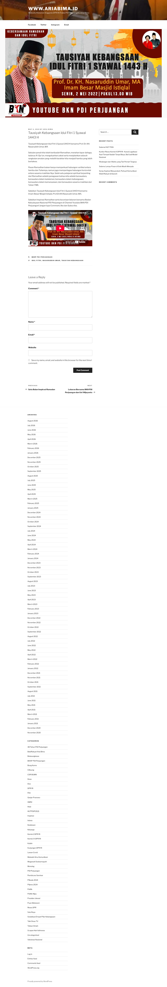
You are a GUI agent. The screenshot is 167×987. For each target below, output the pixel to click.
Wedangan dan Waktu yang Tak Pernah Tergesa (118, 162)
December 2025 (34, 457)
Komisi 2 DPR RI (34, 834)
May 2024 (32, 540)
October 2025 (33, 467)
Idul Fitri (36, 260)
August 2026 (33, 421)
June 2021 (32, 700)
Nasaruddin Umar (51, 260)
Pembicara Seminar (35, 875)
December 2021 (34, 673)
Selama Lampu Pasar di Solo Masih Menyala (116, 166)
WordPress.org (33, 968)
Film (29, 793)
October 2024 (33, 522)
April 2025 (32, 494)
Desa (30, 779)
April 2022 (32, 655)
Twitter (43, 25)
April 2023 (32, 599)
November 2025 (34, 462)
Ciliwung (31, 770)
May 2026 (32, 434)
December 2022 (34, 618)
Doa (29, 784)
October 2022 (33, 627)
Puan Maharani (33, 903)
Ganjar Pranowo (34, 797)
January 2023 (33, 613)
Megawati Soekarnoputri (37, 862)
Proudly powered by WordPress (40, 981)
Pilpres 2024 (33, 884)
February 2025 (33, 503)
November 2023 (34, 567)
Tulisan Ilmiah (33, 926)
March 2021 (32, 714)
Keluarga (31, 830)
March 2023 (32, 604)
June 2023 (32, 590)
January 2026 (33, 453)
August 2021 (33, 691)
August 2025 (33, 476)
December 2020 (34, 728)
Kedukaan (31, 825)
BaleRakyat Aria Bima (36, 752)
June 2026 (32, 430)
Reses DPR (32, 907)
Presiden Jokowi (34, 898)
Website (32, 347)
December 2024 (34, 512)
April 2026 (32, 439)
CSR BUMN (32, 774)
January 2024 (33, 558)
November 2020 (34, 733)
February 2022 (33, 664)
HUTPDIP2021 (33, 811)
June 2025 (32, 485)
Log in (30, 954)
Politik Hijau (32, 894)
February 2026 (33, 448)
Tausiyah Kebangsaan (72, 260)
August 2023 (33, 581)
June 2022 (32, 645)
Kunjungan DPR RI (35, 848)
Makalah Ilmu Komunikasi (38, 857)
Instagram (55, 25)
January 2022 (33, 668)
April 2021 (31, 710)
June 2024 (32, 535)
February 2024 (33, 554)
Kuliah (30, 843)
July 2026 (31, 425)
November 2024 (34, 517)
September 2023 (34, 577)
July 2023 (31, 586)
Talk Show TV (33, 921)
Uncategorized (33, 935)
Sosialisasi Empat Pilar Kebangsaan (41, 917)
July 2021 (31, 696)
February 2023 (33, 609)
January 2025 (33, 508)
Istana (30, 820)
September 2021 (34, 687)
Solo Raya (31, 912)
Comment (33, 288)
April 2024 (32, 545)
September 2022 (34, 632)
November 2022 (34, 622)
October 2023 (33, 572)
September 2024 (34, 526)
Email (66, 25)
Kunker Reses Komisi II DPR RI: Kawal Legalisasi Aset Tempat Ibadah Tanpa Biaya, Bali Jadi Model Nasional (118, 154)
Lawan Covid (33, 852)
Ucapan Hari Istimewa (36, 930)
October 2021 (33, 682)
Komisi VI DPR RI (34, 839)
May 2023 (32, 595)
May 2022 (31, 650)
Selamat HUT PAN (106, 147)
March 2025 (32, 499)
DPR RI (30, 788)
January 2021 (33, 723)
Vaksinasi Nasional (35, 940)
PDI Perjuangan (34, 871)
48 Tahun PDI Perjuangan (38, 747)
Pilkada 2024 (33, 880)
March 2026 (32, 444)
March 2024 (32, 549)
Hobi (29, 807)
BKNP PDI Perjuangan (42, 257)
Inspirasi (31, 816)
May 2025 (32, 489)
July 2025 (31, 480)
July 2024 (31, 531)
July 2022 (31, 641)
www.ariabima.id (53, 8)
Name (31, 322)
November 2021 (34, 677)
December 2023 (34, 563)
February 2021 (33, 719)
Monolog (31, 866)
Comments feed (34, 963)
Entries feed (32, 959)
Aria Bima (48, 129)
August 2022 (33, 636)
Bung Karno (32, 765)
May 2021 (31, 705)
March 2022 (32, 659)
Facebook (32, 25)
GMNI (30, 802)
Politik (30, 889)
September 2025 (34, 471)
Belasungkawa (33, 756)
